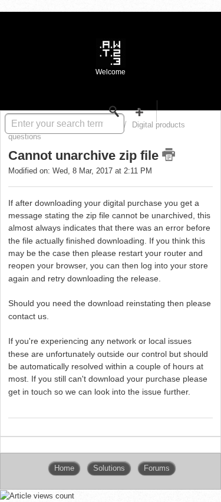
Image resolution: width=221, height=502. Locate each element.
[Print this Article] (168, 154)
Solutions (109, 468)
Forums (157, 468)
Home (64, 468)
